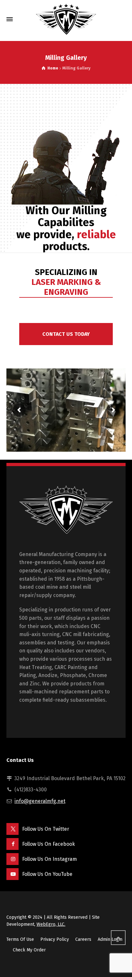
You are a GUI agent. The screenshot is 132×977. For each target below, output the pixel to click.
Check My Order (29, 940)
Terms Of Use (20, 929)
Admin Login (110, 929)
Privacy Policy (54, 929)
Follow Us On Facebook (48, 834)
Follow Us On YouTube (47, 864)
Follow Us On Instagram (49, 849)
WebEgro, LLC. (51, 914)
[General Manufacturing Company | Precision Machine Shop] (66, 19)
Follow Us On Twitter (45, 819)
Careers (83, 929)
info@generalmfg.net (39, 791)
